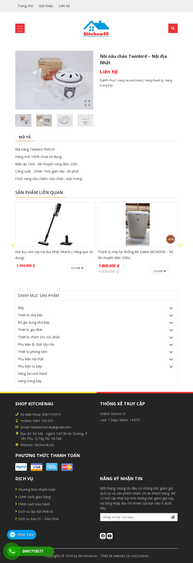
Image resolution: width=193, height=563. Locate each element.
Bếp (21, 307)
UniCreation (140, 556)
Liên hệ (64, 6)
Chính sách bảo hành (34, 504)
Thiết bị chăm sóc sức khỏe (39, 337)
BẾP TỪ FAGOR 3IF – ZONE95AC (130, 252)
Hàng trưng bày (29, 381)
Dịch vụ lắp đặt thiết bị (35, 511)
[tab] (24, 137)
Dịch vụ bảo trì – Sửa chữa (38, 518)
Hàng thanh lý (154, 80)
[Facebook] (103, 536)
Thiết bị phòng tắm (32, 351)
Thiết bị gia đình (30, 329)
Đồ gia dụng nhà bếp (33, 322)
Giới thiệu (46, 6)
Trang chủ (25, 6)
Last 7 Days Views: (114, 420)
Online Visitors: (111, 413)
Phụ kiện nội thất (31, 359)
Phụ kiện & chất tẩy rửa (36, 344)
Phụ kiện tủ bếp (30, 366)
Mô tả (25, 137)
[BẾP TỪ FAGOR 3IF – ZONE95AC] (145, 224)
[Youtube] (110, 536)
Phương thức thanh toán (37, 489)
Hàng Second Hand (130, 80)
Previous (13, 245)
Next (180, 245)
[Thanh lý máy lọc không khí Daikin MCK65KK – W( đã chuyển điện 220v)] (63, 224)
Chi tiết (83, 271)
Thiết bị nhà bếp (30, 315)
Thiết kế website (112, 556)
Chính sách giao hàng (34, 497)
